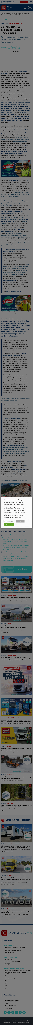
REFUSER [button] (20, 521)
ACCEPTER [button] (8, 524)
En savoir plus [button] (8, 521)
